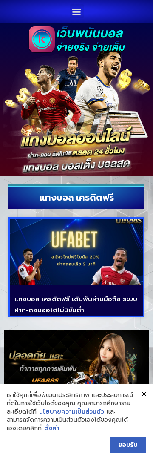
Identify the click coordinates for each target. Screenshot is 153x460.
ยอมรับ (128, 444)
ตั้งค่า (52, 428)
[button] (77, 11)
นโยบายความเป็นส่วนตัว (71, 412)
